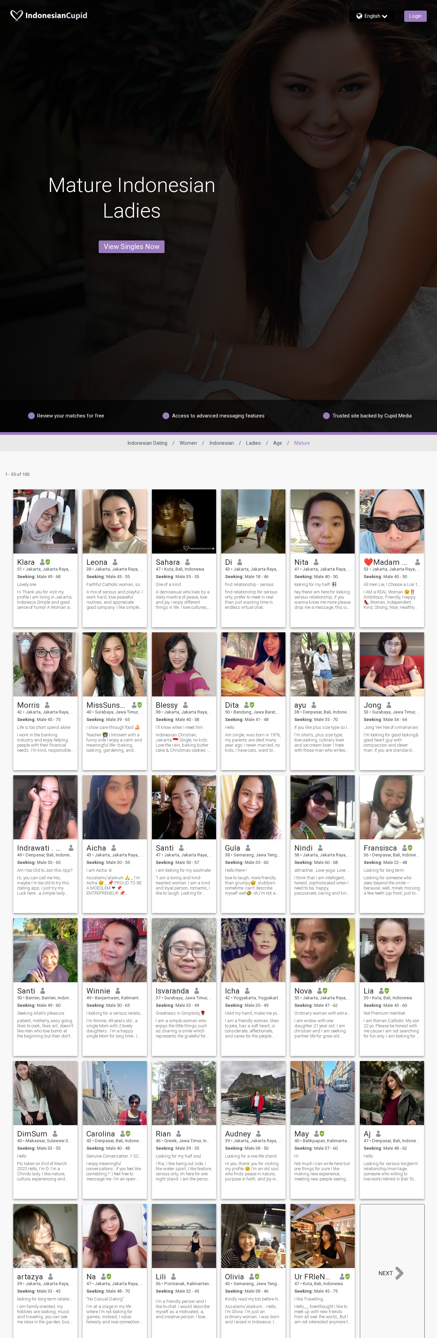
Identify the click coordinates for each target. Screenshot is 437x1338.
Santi (165, 847)
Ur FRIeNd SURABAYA (314, 1276)
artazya (30, 1276)
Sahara (168, 562)
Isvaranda (172, 990)
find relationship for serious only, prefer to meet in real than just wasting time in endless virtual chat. (251, 599)
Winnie (98, 990)
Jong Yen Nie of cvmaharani (391, 727)
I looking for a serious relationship (114, 1013)
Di (228, 562)
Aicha (96, 847)
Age (277, 443)
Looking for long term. (384, 870)
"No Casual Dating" (105, 1299)
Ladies (253, 443)
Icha (232, 990)
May (301, 1133)
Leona (97, 562)
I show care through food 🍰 (113, 727)
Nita (301, 562)
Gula (232, 847)
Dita (232, 705)
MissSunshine (106, 705)
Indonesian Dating (147, 443)
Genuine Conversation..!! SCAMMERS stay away (114, 1156)
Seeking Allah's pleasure (40, 1013)
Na (91, 1276)
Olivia (234, 1276)
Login (415, 16)
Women (188, 443)
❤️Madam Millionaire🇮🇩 (387, 562)
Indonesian (221, 443)
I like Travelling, (309, 1299)
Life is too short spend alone (43, 727)
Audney (238, 1133)
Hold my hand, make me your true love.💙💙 (253, 1013)
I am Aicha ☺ (99, 870)
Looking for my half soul (178, 1156)
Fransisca (380, 847)
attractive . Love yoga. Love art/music (322, 870)
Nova (303, 990)
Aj (367, 1133)
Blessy (167, 705)
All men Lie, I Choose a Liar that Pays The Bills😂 (392, 584)
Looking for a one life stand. (251, 1156)
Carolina (100, 1133)
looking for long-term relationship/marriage (45, 1299)
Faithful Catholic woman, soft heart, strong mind (114, 584)
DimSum (32, 1133)
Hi (296, 1156)
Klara (26, 562)
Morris (28, 705)
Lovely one (26, 584)
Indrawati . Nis (40, 847)
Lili (161, 1276)
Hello (229, 727)
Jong (372, 705)
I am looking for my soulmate (183, 870)
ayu (300, 705)
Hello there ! (236, 870)
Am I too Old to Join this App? (44, 870)
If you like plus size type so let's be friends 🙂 (322, 727)
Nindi (303, 847)
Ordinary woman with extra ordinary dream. (322, 1013)
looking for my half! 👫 (315, 584)
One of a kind (168, 584)
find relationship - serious (249, 584)
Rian (163, 1133)
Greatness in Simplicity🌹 (181, 1013)
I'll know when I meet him (179, 727)
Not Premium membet (384, 1013)
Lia (369, 990)
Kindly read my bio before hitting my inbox (253, 1299)
